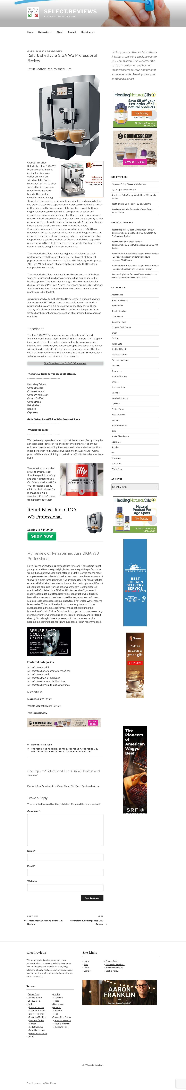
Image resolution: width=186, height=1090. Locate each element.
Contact (72, 32)
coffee (63, 749)
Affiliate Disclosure (114, 967)
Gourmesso (116, 371)
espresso (71, 751)
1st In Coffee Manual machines (43, 678)
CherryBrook (117, 316)
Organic (57, 1007)
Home (30, 32)
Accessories (117, 294)
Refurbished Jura (41, 745)
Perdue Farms (117, 409)
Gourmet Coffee (119, 376)
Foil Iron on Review (143, 269)
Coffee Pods (34, 401)
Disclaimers (87, 32)
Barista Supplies (118, 311)
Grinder (114, 382)
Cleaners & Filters (37, 1010)
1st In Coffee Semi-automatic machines (48, 685)
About (59, 32)
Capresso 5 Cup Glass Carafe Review (128, 184)
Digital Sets (116, 344)
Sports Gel (116, 442)
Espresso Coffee (119, 354)
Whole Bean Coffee (38, 1033)
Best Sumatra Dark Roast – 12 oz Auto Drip (131, 203)
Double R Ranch (118, 349)
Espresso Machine (120, 360)
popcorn (115, 420)
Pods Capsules (36, 1027)
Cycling (114, 338)
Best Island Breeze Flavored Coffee (130, 277)
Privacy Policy (112, 961)
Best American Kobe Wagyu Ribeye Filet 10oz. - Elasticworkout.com (68, 786)
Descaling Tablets (36, 384)
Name (31, 851)
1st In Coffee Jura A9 (38, 674)
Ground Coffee (35, 398)
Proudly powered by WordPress (41, 1083)
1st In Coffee (50, 593)
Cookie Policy (111, 971)
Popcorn (58, 1010)
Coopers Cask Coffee (121, 327)
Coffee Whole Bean (37, 394)
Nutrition (115, 403)
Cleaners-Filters (118, 322)
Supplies (115, 447)
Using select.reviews (115, 964)
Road (113, 431)
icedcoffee (85, 751)
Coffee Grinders (35, 391)
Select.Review (53, 51)
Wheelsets (116, 463)
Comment (33, 811)
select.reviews (70, 11)
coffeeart (74, 749)
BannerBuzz (117, 305)
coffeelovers (39, 751)
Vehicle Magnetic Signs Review (44, 706)
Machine (115, 392)
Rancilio (31, 408)
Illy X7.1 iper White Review (123, 189)
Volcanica (116, 458)
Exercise (115, 365)
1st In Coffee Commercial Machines (46, 681)
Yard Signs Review (37, 713)
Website (32, 881)
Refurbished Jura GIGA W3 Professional (58, 590)
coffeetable (57, 751)
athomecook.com (42, 499)
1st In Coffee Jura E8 (38, 667)
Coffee (31, 1004)
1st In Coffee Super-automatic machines (48, 671)
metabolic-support (120, 398)
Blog (86, 964)
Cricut (114, 333)
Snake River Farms (120, 436)
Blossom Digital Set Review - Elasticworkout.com (134, 274)
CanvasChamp (35, 997)
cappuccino (50, 749)
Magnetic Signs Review (39, 699)
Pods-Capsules (118, 414)
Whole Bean (117, 469)
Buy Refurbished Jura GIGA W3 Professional (65, 363)
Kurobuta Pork (118, 387)
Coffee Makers (35, 387)
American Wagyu (119, 300)
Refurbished (33, 405)
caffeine (36, 749)
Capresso (32, 412)
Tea (56, 1013)
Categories (43, 32)
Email (31, 866)
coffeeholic (89, 749)
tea (113, 452)
